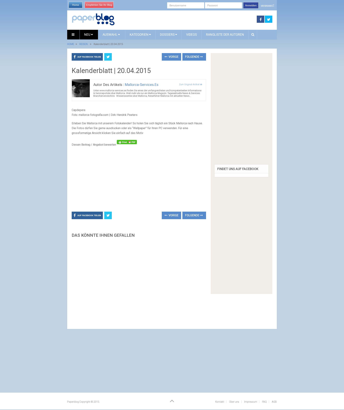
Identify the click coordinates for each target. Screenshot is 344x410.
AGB (274, 401)
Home (75, 4)
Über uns (234, 401)
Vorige (173, 56)
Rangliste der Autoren (225, 34)
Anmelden (251, 5)
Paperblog (73, 401)
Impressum (250, 401)
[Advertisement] (186, 19)
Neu (87, 34)
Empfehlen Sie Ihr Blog (99, 4)
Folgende (192, 56)
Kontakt (219, 401)
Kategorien (139, 34)
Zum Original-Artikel (189, 84)
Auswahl (110, 34)
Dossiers (167, 34)
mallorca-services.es (141, 85)
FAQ (264, 401)
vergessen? (267, 5)
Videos (191, 34)
